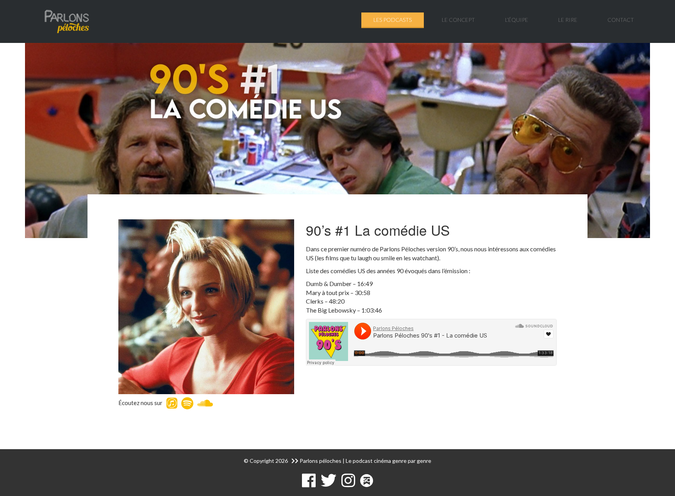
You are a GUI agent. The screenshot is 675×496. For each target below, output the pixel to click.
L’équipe (516, 19)
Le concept (458, 19)
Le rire (567, 19)
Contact (620, 19)
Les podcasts (392, 19)
